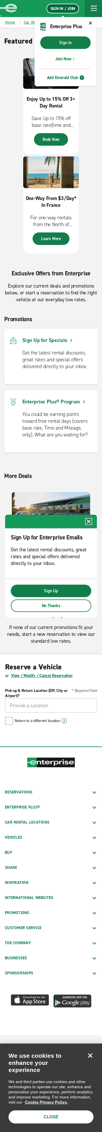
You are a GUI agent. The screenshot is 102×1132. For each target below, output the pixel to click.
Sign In (65, 43)
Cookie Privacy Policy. (46, 1102)
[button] (93, 8)
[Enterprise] (8, 8)
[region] (51, 1088)
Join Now (63, 59)
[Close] (90, 1055)
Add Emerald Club (62, 78)
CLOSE (51, 1116)
